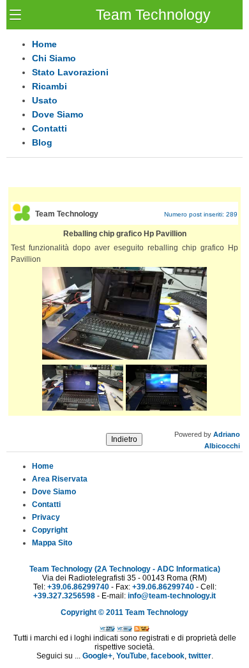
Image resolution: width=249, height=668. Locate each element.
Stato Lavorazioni (70, 72)
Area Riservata (59, 478)
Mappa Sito (52, 542)
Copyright (50, 530)
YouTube (131, 655)
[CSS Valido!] (124, 629)
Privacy (46, 517)
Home (44, 44)
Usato (44, 100)
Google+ (97, 655)
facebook (168, 655)
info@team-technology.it (172, 595)
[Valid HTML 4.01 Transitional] (107, 629)
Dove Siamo (58, 114)
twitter (199, 655)
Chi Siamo (54, 58)
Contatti (49, 128)
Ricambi (49, 86)
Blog (42, 142)
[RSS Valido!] (141, 629)
